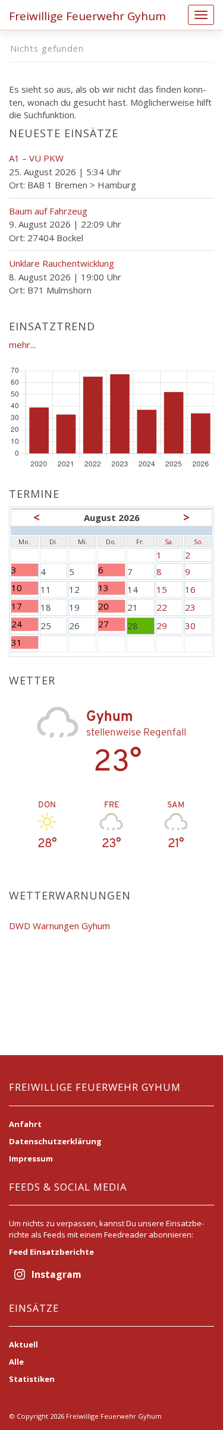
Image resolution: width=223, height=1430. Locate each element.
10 (24, 588)
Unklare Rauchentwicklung (61, 263)
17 (24, 606)
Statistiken (32, 1379)
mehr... (22, 345)
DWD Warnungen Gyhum (59, 926)
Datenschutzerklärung (55, 1141)
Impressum (31, 1158)
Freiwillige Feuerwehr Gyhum (87, 16)
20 (109, 606)
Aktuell (23, 1344)
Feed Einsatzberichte (51, 1251)
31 (24, 642)
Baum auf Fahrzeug (48, 211)
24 (24, 624)
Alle (16, 1361)
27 (109, 624)
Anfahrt (25, 1124)
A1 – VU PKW (36, 158)
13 (109, 588)
